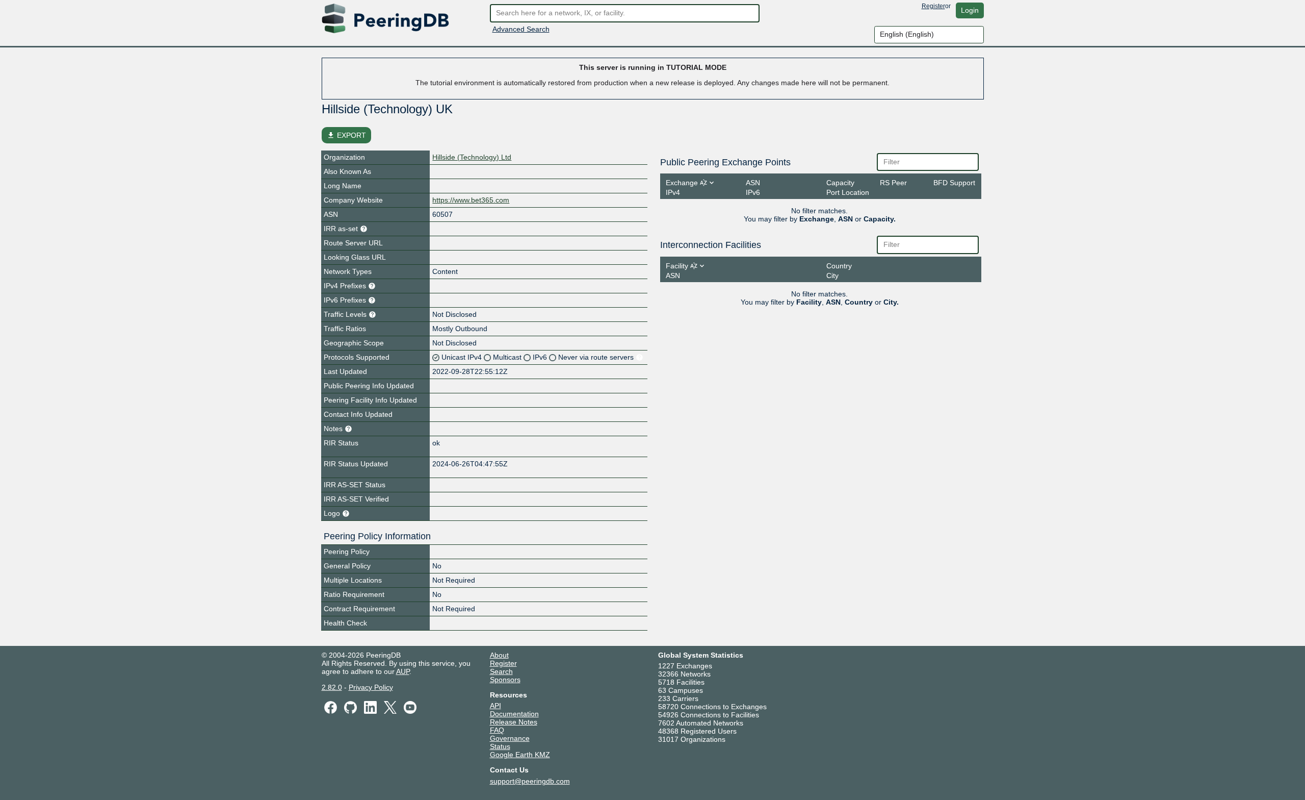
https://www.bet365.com (470, 200)
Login (970, 10)
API (495, 706)
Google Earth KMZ (520, 755)
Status (500, 746)
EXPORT (346, 135)
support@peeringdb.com (530, 781)
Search (501, 671)
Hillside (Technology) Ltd (471, 157)
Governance (510, 738)
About (499, 655)
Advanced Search (521, 29)
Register (933, 6)
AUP (402, 671)
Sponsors (505, 680)
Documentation (514, 714)
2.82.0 (332, 687)
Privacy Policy (371, 687)
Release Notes (513, 722)
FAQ (497, 730)
